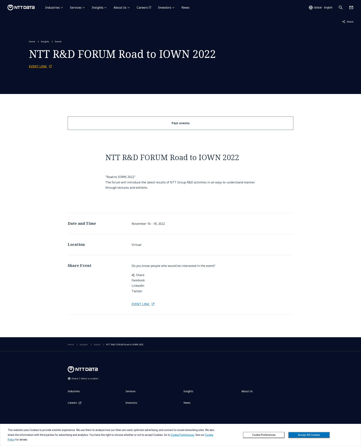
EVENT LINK (38, 66)
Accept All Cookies (309, 434)
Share (347, 21)
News (185, 7)
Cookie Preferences (264, 434)
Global (84, 378)
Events (58, 41)
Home (32, 41)
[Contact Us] (351, 7)
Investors (164, 7)
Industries (52, 7)
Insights (97, 7)
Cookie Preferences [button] (182, 434)
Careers (142, 7)
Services (76, 7)
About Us (120, 7)
